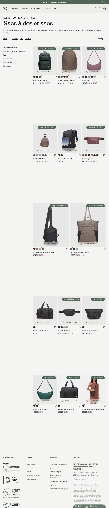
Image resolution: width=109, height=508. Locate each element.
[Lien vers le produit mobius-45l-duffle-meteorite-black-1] (45, 310)
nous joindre (31, 464)
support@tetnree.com (95, 501)
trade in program (56, 472)
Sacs (4, 55)
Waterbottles (8, 59)
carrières (53, 485)
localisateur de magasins (58, 464)
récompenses (31, 479)
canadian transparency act (59, 489)
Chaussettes (7, 62)
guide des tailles (55, 468)
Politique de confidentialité (81, 500)
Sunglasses (7, 66)
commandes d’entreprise (58, 481)
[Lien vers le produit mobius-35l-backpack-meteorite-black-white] (69, 138)
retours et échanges (33, 475)
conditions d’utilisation (96, 499)
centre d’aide (31, 468)
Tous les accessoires (10, 48)
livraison (29, 472)
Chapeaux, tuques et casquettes (14, 51)
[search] (100, 8)
